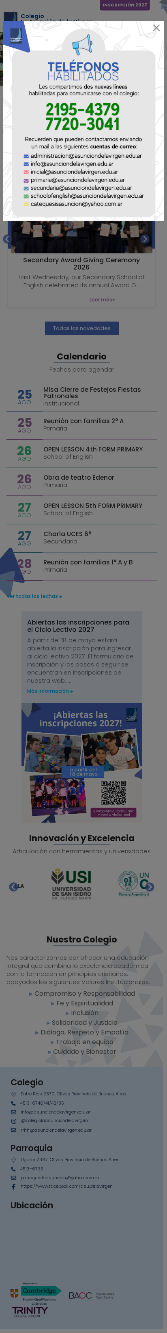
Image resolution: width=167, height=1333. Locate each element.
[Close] (156, 27)
